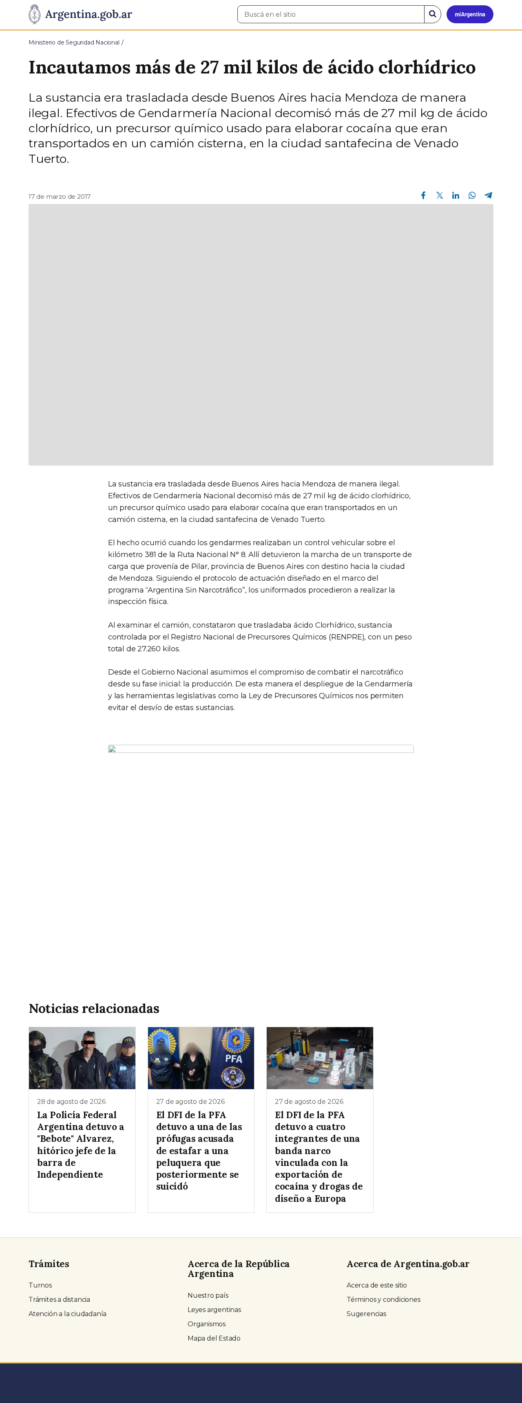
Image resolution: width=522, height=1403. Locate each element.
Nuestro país (208, 1295)
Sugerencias (366, 1314)
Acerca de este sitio (377, 1285)
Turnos (40, 1285)
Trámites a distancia (59, 1299)
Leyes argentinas (214, 1310)
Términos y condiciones (383, 1299)
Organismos (207, 1324)
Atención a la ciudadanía (67, 1314)
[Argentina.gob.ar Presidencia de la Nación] (80, 14)
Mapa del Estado (214, 1338)
